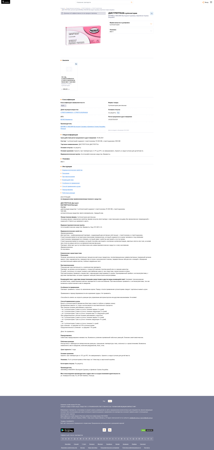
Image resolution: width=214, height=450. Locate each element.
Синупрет (143, 444)
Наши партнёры (92, 447)
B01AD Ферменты (66, 119)
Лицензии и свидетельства (69, 447)
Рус (110, 401)
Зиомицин (125, 444)
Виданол (91, 444)
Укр (104, 401)
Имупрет (100, 444)
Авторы (82, 447)
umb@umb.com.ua (135, 418)
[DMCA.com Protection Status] (147, 430)
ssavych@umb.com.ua (146, 418)
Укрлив (117, 444)
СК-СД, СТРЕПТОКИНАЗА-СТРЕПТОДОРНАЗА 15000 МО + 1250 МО (68, 79)
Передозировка (67, 189)
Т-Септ (84, 444)
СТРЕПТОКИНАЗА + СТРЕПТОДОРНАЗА (74, 112)
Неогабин (68, 444)
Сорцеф (76, 444)
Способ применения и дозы (71, 186)
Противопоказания (68, 176)
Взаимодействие (68, 180)
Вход (206, 2)
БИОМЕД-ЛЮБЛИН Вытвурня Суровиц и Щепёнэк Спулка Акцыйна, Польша (83, 127)
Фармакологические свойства (72, 170)
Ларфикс (134, 444)
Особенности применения (71, 183)
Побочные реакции (68, 193)
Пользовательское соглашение (110, 447)
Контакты (147, 447)
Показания (65, 173)
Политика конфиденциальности (131, 447)
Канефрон (109, 444)
